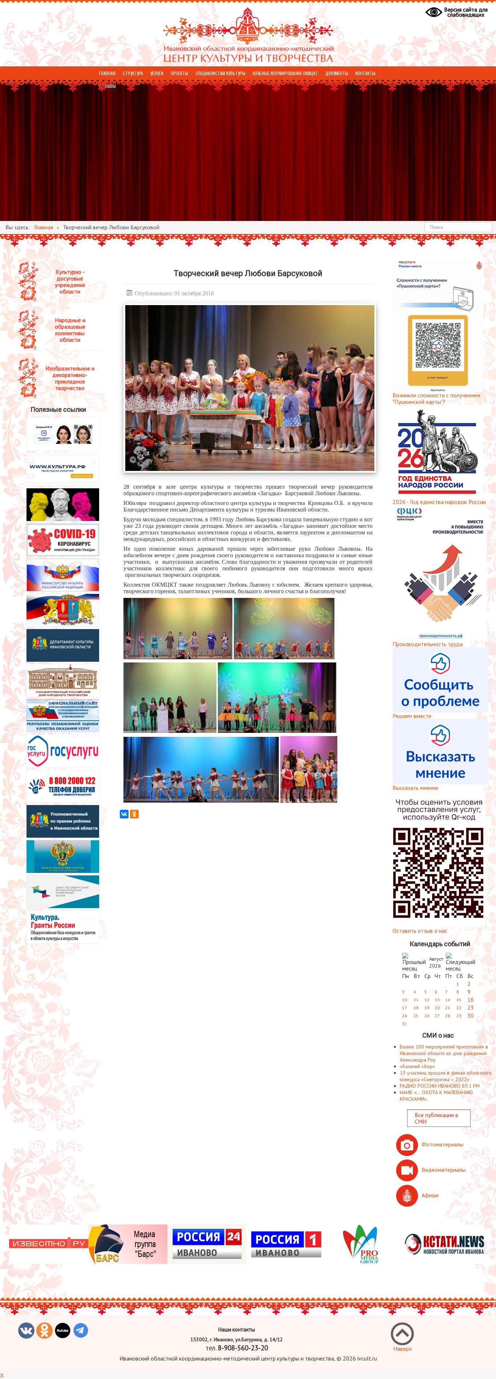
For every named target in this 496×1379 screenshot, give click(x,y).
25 (416, 1015)
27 (437, 1015)
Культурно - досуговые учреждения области (70, 281)
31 (404, 1023)
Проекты (179, 73)
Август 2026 (436, 962)
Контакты (365, 73)
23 (470, 1007)
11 (416, 999)
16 (470, 999)
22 (459, 1007)
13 (437, 999)
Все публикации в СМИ (436, 1118)
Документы (336, 73)
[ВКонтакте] (124, 814)
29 (459, 1015)
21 (447, 1007)
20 (437, 1007)
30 (470, 1015)
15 (459, 999)
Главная (107, 73)
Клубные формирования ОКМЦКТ (285, 73)
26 (427, 1015)
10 (404, 999)
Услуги (156, 73)
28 (447, 1015)
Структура (133, 73)
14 (447, 999)
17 (404, 1007)
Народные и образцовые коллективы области (70, 329)
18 (416, 1007)
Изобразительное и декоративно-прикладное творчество (69, 378)
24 (404, 1015)
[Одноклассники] (134, 814)
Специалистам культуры (220, 73)
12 (427, 999)
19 (427, 1007)
